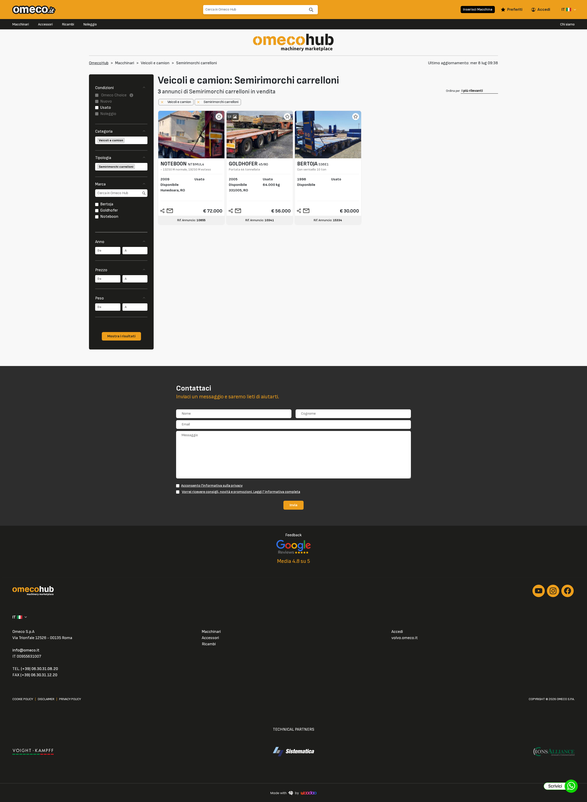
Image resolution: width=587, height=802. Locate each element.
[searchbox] (126, 140)
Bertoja (106, 204)
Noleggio (90, 24)
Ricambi (68, 24)
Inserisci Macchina (477, 9)
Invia (293, 505)
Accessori (45, 24)
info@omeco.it (25, 650)
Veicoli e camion (155, 63)
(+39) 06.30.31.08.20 (39, 668)
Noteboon (109, 216)
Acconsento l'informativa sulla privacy (212, 485)
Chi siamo (567, 24)
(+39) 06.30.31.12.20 (38, 675)
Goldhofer (109, 210)
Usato (105, 107)
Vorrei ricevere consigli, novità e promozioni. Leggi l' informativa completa (241, 491)
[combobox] (121, 140)
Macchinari (20, 24)
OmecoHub (98, 63)
